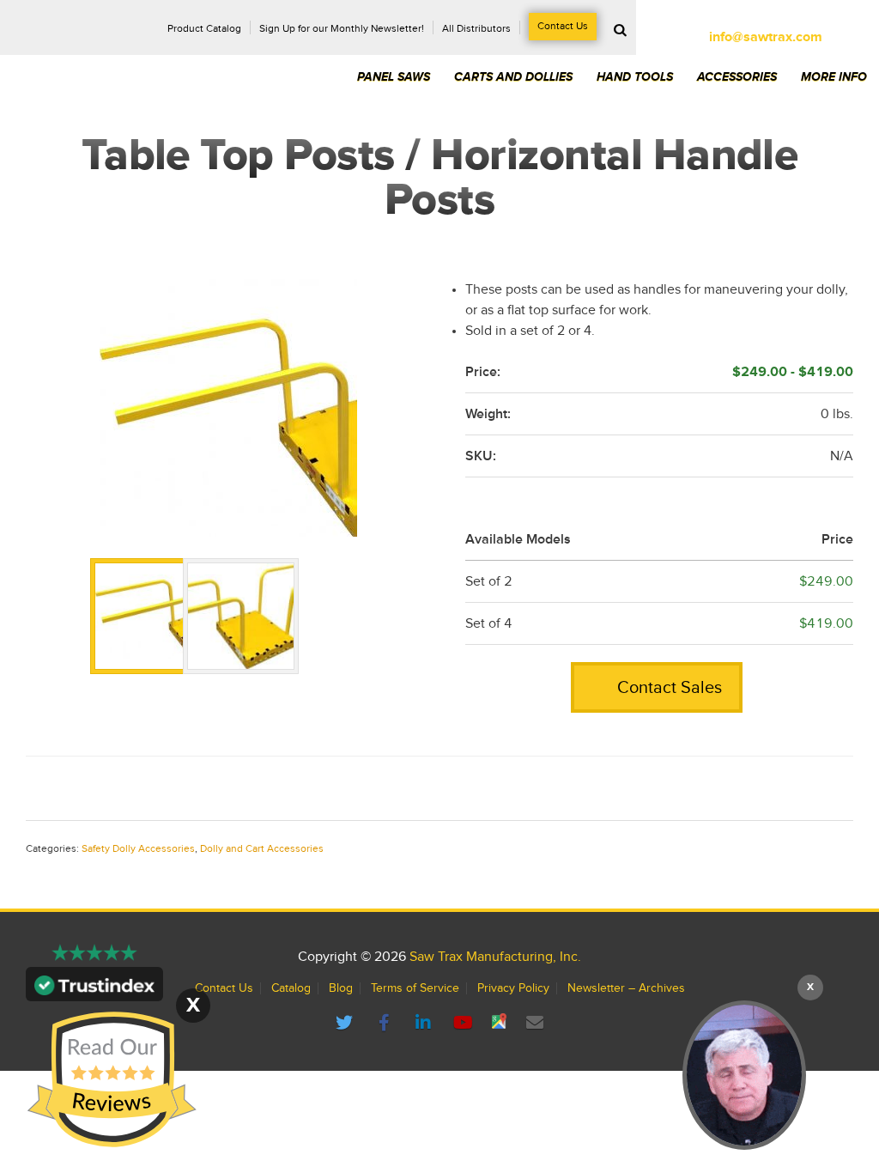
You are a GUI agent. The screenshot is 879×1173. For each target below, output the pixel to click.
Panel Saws (393, 77)
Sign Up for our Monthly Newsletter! (341, 29)
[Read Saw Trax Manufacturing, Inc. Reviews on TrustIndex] (94, 991)
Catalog (291, 988)
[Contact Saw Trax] (535, 1023)
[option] (228, 408)
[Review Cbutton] (111, 1080)
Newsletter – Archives (626, 988)
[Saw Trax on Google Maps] (501, 1023)
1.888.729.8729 (766, 19)
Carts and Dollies (513, 77)
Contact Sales (667, 687)
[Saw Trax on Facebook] (386, 1023)
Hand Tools (635, 77)
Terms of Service (415, 988)
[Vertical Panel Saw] (744, 1075)
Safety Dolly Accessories (138, 849)
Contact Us (562, 26)
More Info (834, 77)
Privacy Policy (513, 988)
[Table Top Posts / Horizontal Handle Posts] (228, 408)
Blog (341, 988)
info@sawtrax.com (765, 37)
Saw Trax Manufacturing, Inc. (495, 956)
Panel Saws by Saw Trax (127, 59)
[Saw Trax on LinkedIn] (426, 1023)
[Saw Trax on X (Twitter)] (347, 1023)
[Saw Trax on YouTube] (465, 1023)
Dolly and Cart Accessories (262, 849)
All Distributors (476, 29)
